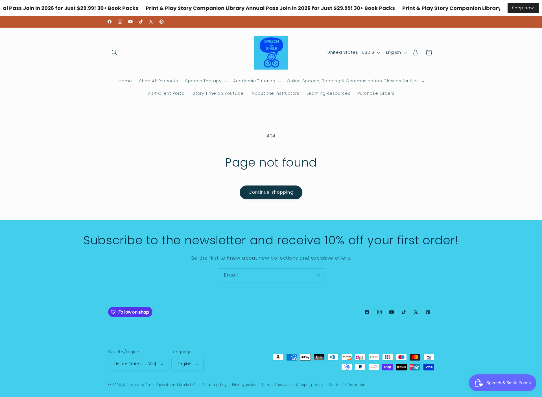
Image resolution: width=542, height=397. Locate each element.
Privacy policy (244, 385)
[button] (114, 52)
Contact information (347, 385)
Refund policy (214, 385)
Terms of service (276, 385)
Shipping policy (310, 385)
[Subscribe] (317, 275)
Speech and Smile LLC (177, 385)
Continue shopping (271, 192)
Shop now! (523, 8)
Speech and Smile (139, 385)
